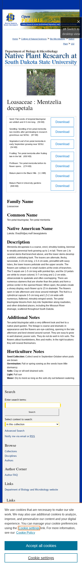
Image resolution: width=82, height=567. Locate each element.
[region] (41, 535)
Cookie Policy (25, 532)
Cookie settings (28, 528)
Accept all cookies (41, 546)
